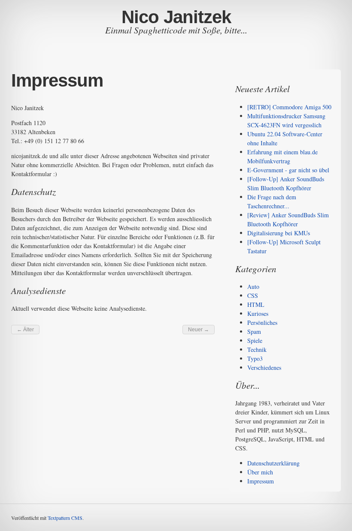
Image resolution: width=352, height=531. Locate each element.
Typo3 (255, 358)
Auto (253, 286)
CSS (252, 295)
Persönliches (262, 322)
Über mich (260, 472)
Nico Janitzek (176, 17)
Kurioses (257, 313)
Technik (257, 349)
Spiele (254, 340)
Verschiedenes (264, 367)
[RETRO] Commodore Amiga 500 (289, 107)
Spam (254, 331)
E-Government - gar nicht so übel (288, 170)
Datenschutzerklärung (273, 463)
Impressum (260, 481)
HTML (255, 304)
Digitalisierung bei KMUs (278, 233)
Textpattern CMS (65, 517)
